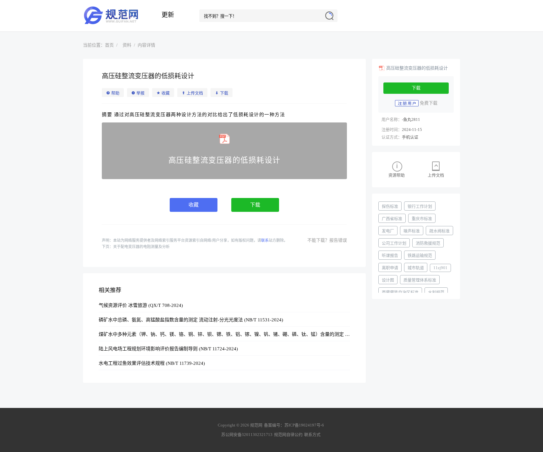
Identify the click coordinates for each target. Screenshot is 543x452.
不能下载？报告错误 (327, 240)
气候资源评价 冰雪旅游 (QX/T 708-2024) (141, 305)
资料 (127, 45)
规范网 (114, 15)
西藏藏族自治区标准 (400, 292)
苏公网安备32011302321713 (246, 434)
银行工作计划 (420, 206)
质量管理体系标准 (419, 280)
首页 (109, 45)
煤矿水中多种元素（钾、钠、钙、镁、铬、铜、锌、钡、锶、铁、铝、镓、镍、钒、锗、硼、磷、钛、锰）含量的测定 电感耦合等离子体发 (243, 334)
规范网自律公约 (288, 434)
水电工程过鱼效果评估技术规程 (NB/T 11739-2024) (152, 363)
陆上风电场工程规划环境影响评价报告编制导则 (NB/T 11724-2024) (168, 348)
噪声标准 (411, 231)
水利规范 (436, 292)
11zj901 (440, 267)
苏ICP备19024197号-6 (304, 425)
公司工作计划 (394, 243)
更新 (168, 14)
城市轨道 (416, 267)
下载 (255, 204)
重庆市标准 (422, 218)
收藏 (194, 204)
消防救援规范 (428, 243)
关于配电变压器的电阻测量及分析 (141, 247)
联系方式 (312, 434)
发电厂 (388, 231)
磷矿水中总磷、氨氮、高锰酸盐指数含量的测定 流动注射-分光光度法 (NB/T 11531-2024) (191, 319)
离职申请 (390, 267)
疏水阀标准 (439, 231)
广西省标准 (392, 218)
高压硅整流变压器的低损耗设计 (417, 68)
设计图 (388, 280)
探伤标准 (390, 206)
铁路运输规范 (420, 255)
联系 (265, 240)
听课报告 (390, 255)
